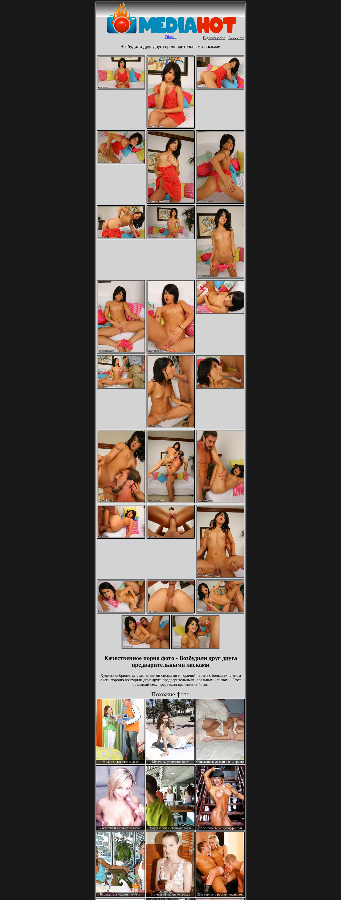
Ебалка (170, 36)
